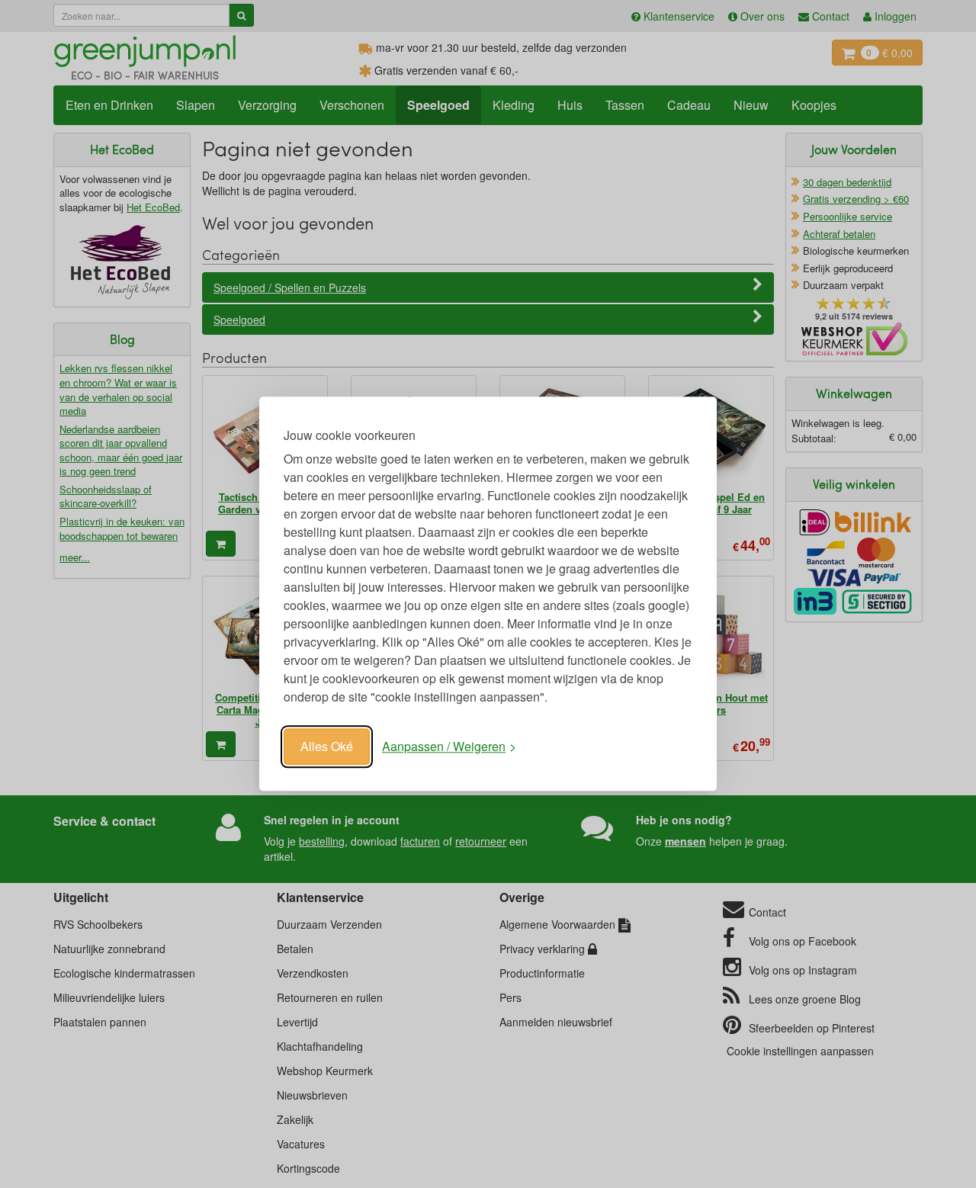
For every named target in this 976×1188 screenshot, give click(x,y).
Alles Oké (326, 746)
